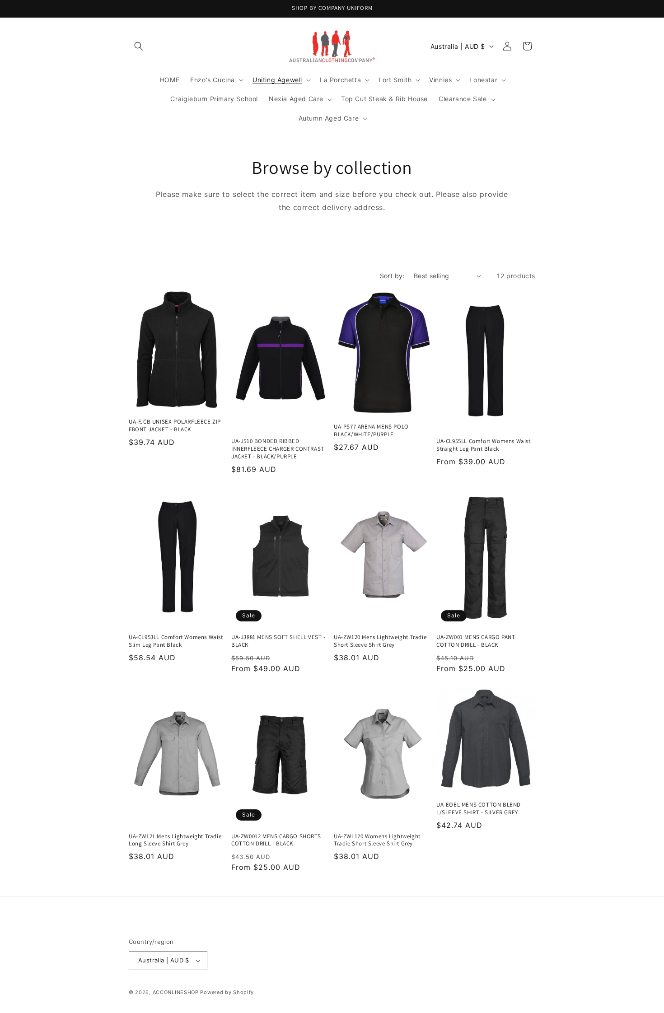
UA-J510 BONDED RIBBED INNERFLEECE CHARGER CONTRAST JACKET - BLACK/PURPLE (277, 449)
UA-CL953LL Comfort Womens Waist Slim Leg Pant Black (176, 641)
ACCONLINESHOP (176, 992)
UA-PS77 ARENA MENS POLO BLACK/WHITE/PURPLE (371, 430)
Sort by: (392, 276)
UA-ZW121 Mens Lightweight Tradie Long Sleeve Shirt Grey (175, 840)
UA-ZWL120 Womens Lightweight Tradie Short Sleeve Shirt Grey (377, 840)
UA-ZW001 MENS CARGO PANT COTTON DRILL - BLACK (475, 641)
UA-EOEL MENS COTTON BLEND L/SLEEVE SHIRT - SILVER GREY (478, 808)
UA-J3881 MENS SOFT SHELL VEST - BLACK (278, 641)
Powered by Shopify (227, 992)
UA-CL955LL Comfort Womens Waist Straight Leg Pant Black (483, 445)
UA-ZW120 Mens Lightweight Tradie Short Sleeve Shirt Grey (380, 641)
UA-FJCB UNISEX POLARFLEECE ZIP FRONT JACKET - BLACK (175, 425)
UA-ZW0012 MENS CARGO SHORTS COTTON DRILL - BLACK (276, 840)
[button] (139, 46)
